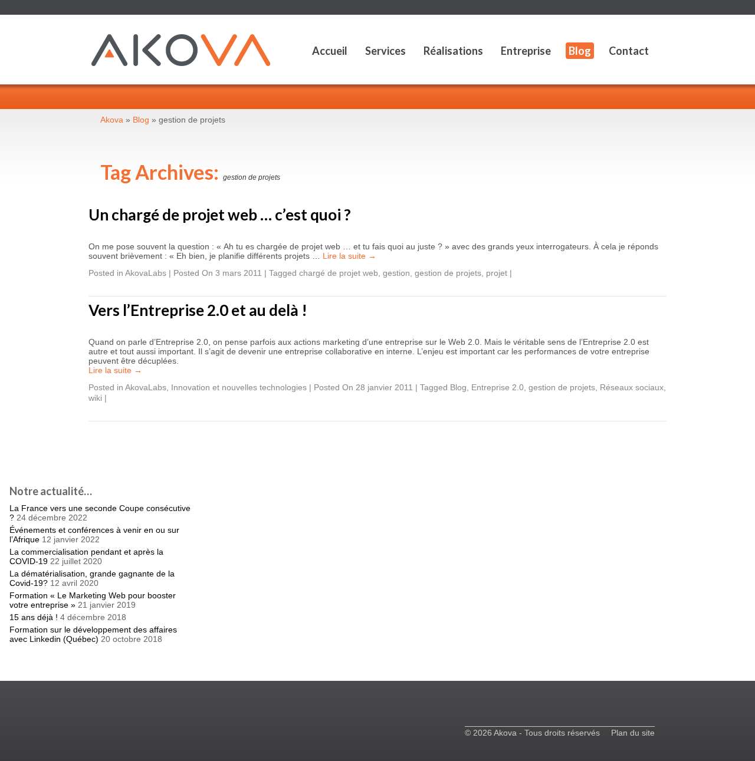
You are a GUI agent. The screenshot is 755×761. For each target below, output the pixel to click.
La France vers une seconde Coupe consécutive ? (100, 512)
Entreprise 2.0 (497, 387)
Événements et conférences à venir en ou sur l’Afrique (94, 534)
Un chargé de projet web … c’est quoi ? (219, 214)
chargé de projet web (338, 273)
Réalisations (453, 50)
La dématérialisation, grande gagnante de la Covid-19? (92, 578)
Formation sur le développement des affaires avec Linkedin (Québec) (93, 634)
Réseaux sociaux (632, 387)
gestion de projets (448, 273)
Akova (111, 119)
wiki (95, 398)
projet (496, 273)
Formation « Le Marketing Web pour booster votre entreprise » (92, 600)
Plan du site (633, 732)
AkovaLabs (145, 273)
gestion (396, 273)
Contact (629, 50)
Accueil (329, 50)
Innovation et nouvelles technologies (239, 387)
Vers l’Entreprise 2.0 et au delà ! (197, 310)
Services (385, 50)
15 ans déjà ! (33, 617)
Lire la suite (349, 256)
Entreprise (526, 50)
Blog (580, 50)
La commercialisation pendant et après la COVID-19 (86, 556)
